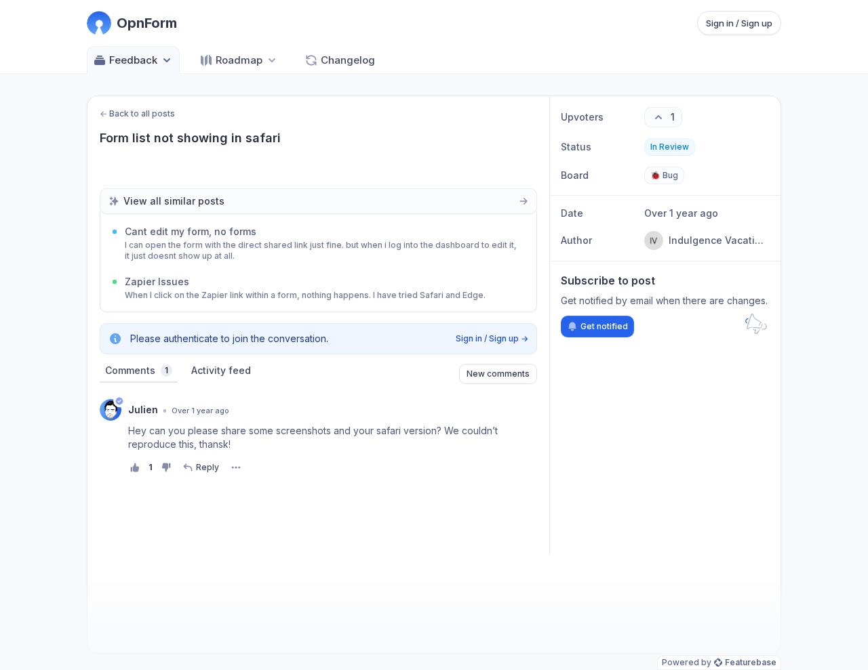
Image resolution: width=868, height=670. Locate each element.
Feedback (133, 60)
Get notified (604, 326)
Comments (136, 370)
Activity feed (221, 370)
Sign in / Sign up (739, 23)
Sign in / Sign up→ (492, 338)
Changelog (348, 60)
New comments (498, 374)
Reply (207, 467)
